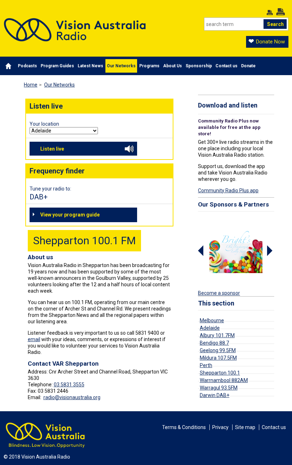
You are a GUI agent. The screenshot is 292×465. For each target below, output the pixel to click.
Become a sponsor (219, 293)
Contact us (226, 65)
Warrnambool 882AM (224, 380)
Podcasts (27, 65)
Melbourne (212, 320)
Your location (44, 124)
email (34, 339)
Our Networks (121, 65)
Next (270, 250)
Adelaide (210, 328)
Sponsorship (199, 65)
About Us (172, 65)
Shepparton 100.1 (220, 373)
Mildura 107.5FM (218, 358)
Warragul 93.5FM (219, 388)
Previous (201, 250)
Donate (248, 65)
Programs (149, 65)
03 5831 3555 (69, 384)
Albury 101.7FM (217, 335)
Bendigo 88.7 (214, 343)
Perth (206, 365)
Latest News (90, 65)
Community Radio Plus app (228, 190)
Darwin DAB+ (214, 395)
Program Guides (57, 65)
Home (30, 85)
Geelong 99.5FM (218, 350)
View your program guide (70, 215)
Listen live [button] (52, 149)
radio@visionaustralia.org (71, 397)
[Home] (75, 24)
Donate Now (270, 41)
